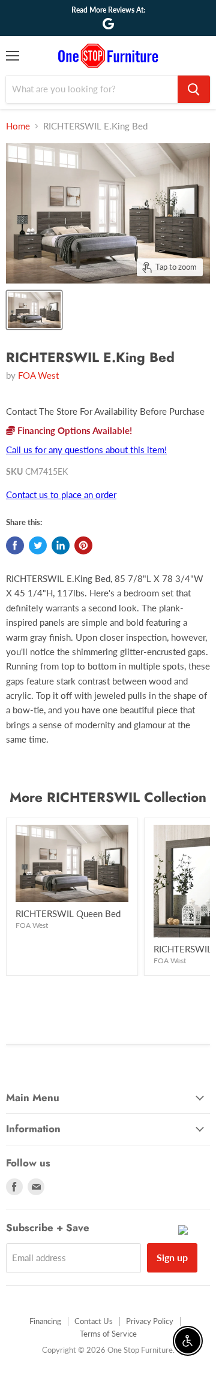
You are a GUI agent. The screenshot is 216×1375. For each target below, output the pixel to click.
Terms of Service (108, 1333)
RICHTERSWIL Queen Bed (68, 913)
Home (18, 126)
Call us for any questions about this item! (86, 449)
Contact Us (93, 1321)
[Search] (194, 89)
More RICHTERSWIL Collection (108, 797)
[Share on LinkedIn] (61, 545)
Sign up (172, 1257)
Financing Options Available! (73, 430)
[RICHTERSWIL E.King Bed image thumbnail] (34, 310)
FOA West (38, 375)
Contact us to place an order (61, 494)
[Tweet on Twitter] (38, 545)
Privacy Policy (149, 1321)
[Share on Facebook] (15, 545)
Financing (45, 1321)
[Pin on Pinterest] (83, 545)
